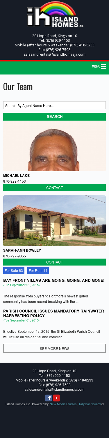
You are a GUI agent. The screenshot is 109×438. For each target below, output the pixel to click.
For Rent (38, 270)
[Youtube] (56, 398)
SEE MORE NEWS (54, 348)
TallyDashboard (89, 403)
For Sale (14, 270)
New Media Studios (63, 403)
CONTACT (54, 187)
